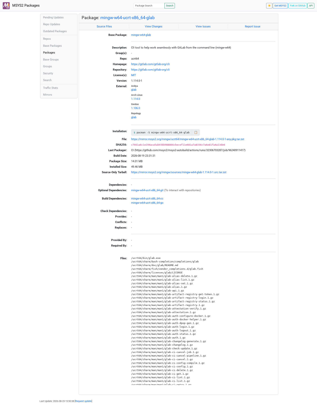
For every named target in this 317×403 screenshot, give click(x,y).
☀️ (269, 5)
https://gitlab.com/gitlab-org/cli (150, 64)
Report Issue (252, 26)
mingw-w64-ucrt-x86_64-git (147, 190)
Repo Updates (51, 24)
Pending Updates (53, 17)
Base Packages (52, 45)
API (311, 5)
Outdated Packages (55, 31)
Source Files (104, 26)
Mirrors (47, 94)
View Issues (203, 26)
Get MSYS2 (280, 5)
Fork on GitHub (297, 5)
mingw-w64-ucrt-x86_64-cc (147, 198)
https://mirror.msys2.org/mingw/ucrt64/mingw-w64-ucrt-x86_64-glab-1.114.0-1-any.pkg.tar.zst (187, 139)
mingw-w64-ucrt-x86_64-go (147, 202)
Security (48, 73)
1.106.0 (135, 108)
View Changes (153, 26)
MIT (133, 75)
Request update (83, 401)
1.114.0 (135, 99)
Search (169, 5)
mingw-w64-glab (141, 35)
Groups (47, 66)
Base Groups (51, 59)
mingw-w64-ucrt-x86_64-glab (127, 17)
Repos (47, 38)
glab (133, 89)
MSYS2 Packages (25, 5)
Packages (49, 52)
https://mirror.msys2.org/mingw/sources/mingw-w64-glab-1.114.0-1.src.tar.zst (178, 172)
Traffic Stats (50, 88)
